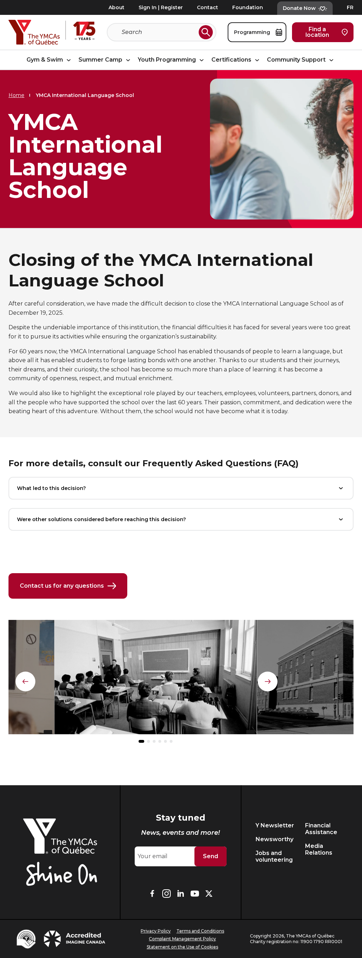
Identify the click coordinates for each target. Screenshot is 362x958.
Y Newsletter (275, 825)
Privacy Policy (156, 931)
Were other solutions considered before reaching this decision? (101, 519)
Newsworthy (274, 839)
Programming (253, 32)
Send (210, 856)
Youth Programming (167, 59)
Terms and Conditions (200, 931)
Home (16, 95)
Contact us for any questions (62, 585)
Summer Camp (101, 59)
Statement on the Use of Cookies (182, 947)
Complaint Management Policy (182, 938)
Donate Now (299, 8)
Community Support (297, 59)
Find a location (317, 32)
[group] (155, 680)
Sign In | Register (161, 7)
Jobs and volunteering (274, 856)
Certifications (232, 59)
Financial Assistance (321, 829)
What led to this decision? (51, 488)
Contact (207, 7)
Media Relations (318, 849)
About (116, 7)
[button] (141, 741)
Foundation (247, 7)
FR (350, 7)
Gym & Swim (45, 59)
